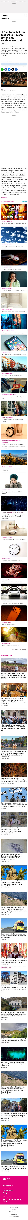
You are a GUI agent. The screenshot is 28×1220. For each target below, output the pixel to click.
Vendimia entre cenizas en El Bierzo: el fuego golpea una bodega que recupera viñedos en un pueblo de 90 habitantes (14, 675)
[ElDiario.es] (11, 1186)
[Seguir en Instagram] (15, 1199)
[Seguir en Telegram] (12, 1199)
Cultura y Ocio (4, 197)
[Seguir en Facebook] (9, 1199)
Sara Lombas (4, 808)
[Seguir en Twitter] (7, 1199)
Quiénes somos (14, 1207)
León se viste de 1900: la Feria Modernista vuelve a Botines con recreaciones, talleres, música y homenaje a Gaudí (11, 830)
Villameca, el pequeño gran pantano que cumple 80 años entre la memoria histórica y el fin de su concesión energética (13, 1014)
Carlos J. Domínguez (5, 834)
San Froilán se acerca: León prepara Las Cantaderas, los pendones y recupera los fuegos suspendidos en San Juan (14, 960)
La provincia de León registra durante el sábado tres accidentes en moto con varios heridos (13, 935)
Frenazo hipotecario (21, 1)
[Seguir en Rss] (6, 1201)
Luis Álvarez (4, 992)
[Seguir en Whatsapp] (4, 1201)
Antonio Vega (4, 705)
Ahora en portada (6, 655)
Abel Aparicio (4, 1019)
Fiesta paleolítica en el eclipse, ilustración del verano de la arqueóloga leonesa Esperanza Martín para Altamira (14, 779)
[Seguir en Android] (4, 1193)
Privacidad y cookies (14, 1212)
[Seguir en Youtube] (18, 1199)
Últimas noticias (6, 967)
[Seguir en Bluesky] (4, 1199)
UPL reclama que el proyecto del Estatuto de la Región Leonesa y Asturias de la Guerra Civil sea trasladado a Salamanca (11, 856)
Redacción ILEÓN (5, 758)
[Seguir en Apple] (6, 1193)
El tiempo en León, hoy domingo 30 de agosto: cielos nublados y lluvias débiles (13, 1040)
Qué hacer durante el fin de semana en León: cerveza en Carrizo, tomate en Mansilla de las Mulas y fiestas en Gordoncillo (13, 754)
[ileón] (11, 1179)
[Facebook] (5, 69)
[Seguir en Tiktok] (21, 1199)
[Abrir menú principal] (25, 15)
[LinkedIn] (16, 69)
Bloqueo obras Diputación (14, 1)
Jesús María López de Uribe (7, 783)
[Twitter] (12, 69)
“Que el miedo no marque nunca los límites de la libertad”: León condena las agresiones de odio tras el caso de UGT (13, 727)
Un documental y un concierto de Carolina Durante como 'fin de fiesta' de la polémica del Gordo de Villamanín (14, 804)
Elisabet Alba (4, 679)
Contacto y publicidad (14, 1216)
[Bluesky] (9, 69)
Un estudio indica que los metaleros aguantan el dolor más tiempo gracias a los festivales (14, 1063)
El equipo (14, 1209)
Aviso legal (14, 1214)
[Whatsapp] (2, 69)
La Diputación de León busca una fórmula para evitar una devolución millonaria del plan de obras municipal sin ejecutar (13, 701)
